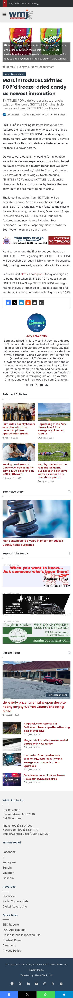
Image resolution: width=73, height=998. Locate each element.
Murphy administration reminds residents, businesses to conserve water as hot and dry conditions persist (52, 471)
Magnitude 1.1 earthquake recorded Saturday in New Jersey (37, 3)
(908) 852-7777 (28, 829)
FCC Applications (14, 929)
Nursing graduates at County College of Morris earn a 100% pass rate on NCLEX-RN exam (18, 469)
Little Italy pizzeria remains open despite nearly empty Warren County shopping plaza (34, 706)
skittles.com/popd (32, 274)
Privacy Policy (12, 950)
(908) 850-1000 (22, 825)
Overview (9, 896)
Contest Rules (12, 940)
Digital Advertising (15, 906)
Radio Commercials (15, 901)
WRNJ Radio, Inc (58, 964)
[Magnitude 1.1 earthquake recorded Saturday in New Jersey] (12, 744)
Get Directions (12, 818)
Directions (9, 945)
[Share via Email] (34, 302)
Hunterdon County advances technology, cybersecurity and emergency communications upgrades (43, 760)
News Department (42, 66)
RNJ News (22, 66)
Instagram (9, 862)
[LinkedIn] (21, 302)
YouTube (8, 872)
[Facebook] (8, 302)
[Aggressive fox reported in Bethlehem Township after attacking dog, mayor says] (12, 728)
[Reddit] (28, 302)
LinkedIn (8, 878)
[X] (14, 302)
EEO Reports (11, 924)
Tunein (7, 867)
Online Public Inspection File (22, 935)
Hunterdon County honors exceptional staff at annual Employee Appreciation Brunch (19, 428)
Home (9, 66)
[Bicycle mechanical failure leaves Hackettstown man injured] (12, 779)
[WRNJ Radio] (20, 14)
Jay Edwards (13, 114)
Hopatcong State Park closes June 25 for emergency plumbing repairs (52, 428)
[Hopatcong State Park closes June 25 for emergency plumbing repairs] (54, 412)
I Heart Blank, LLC (43, 975)
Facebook (9, 852)
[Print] (41, 302)
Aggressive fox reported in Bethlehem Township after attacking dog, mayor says (47, 727)
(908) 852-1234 (40, 833)
